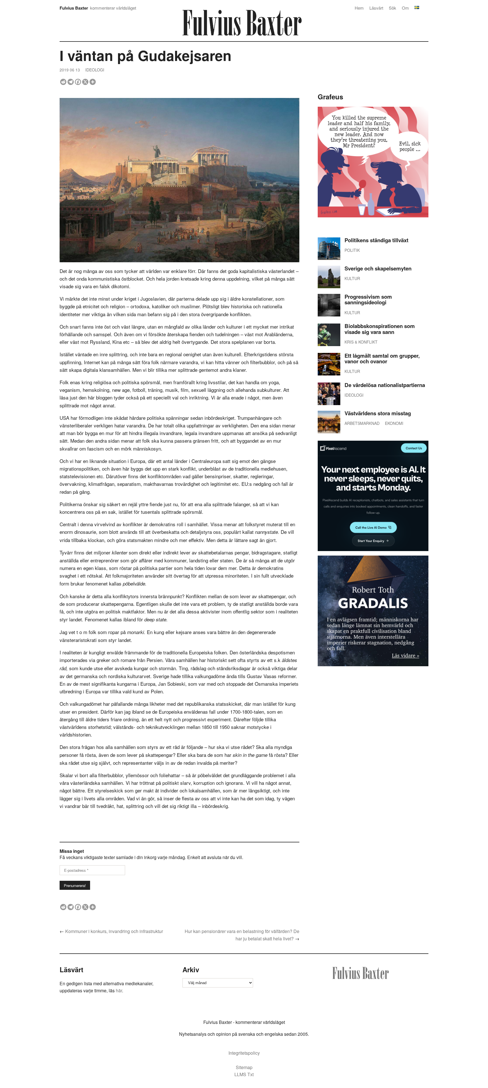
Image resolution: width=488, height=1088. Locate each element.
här (119, 990)
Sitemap (244, 1067)
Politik (352, 250)
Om (405, 8)
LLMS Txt (244, 1074)
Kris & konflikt (361, 342)
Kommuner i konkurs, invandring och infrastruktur (114, 931)
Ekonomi (394, 423)
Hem (359, 8)
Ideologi (94, 70)
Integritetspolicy (244, 1053)
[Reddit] (63, 82)
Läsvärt (376, 8)
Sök (392, 8)
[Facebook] (78, 82)
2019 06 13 (70, 70)
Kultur (352, 278)
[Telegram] (70, 82)
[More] (93, 82)
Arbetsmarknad (362, 423)
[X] (85, 82)
